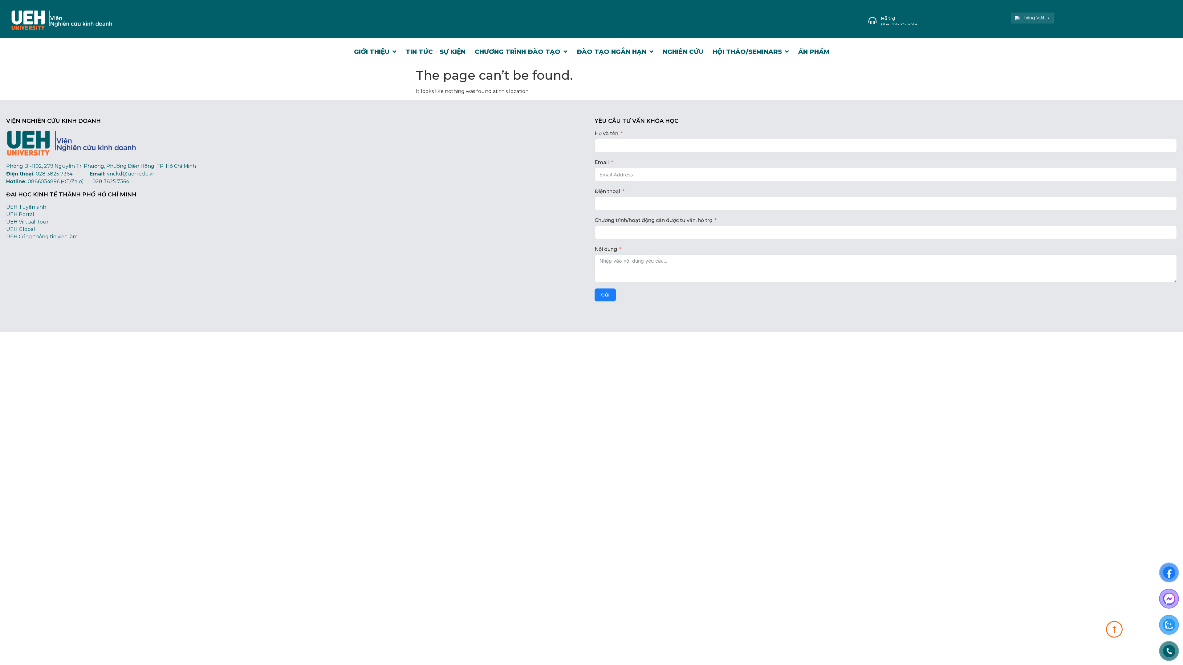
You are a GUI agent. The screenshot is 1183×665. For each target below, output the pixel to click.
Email (602, 162)
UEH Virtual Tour (27, 222)
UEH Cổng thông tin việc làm (42, 237)
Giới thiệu (371, 51)
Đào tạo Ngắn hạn (611, 51)
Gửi (605, 295)
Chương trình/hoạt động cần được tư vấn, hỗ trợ (653, 220)
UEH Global (20, 229)
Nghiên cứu (683, 51)
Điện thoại (607, 191)
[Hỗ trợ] (872, 20)
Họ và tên (606, 133)
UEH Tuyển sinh (26, 207)
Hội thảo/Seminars (747, 51)
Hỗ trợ (888, 18)
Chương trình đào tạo (517, 51)
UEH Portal (20, 214)
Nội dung (606, 249)
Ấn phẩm (813, 51)
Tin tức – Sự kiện (435, 51)
